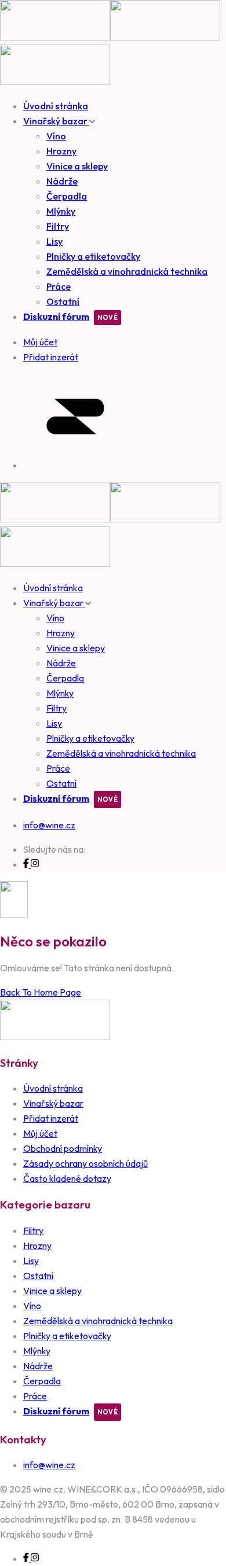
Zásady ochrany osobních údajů (85, 1163)
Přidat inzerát (50, 1118)
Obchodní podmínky (62, 1148)
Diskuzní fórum (56, 316)
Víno (56, 136)
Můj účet (40, 1133)
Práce (58, 286)
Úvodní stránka (55, 106)
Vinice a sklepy (77, 166)
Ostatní (62, 301)
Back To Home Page (40, 992)
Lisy (54, 241)
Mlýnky (60, 211)
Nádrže (62, 181)
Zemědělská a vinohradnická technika (126, 271)
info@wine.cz (49, 825)
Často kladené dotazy (67, 1178)
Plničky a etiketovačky (93, 256)
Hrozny (61, 151)
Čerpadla (66, 196)
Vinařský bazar (56, 121)
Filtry (57, 226)
